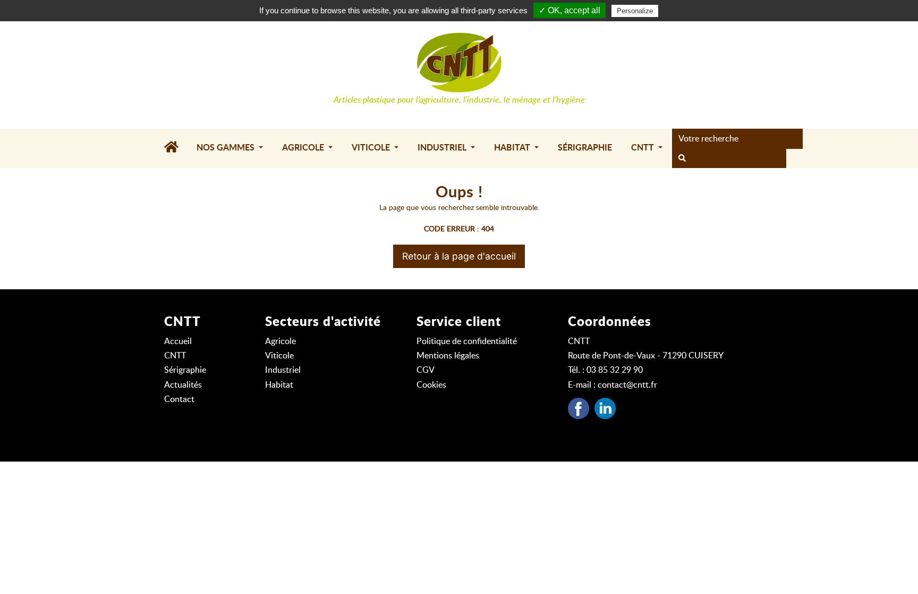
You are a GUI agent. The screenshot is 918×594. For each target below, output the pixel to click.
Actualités (183, 385)
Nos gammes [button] (227, 148)
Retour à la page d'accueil (459, 256)
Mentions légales (447, 356)
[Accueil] (175, 148)
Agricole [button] (304, 148)
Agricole (280, 341)
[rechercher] (682, 158)
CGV (425, 370)
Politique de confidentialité (466, 341)
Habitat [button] (513, 148)
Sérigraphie (585, 148)
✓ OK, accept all (569, 10)
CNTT (175, 356)
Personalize (635, 11)
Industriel (283, 370)
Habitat (279, 385)
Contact (179, 399)
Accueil (178, 341)
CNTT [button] (643, 148)
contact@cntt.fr (627, 385)
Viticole (279, 356)
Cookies (431, 385)
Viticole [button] (372, 148)
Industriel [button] (443, 148)
